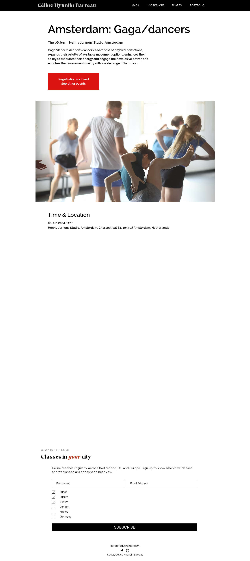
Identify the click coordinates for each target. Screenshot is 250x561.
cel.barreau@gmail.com (124, 546)
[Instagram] (127, 550)
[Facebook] (122, 550)
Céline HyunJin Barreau (67, 5)
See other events (73, 83)
